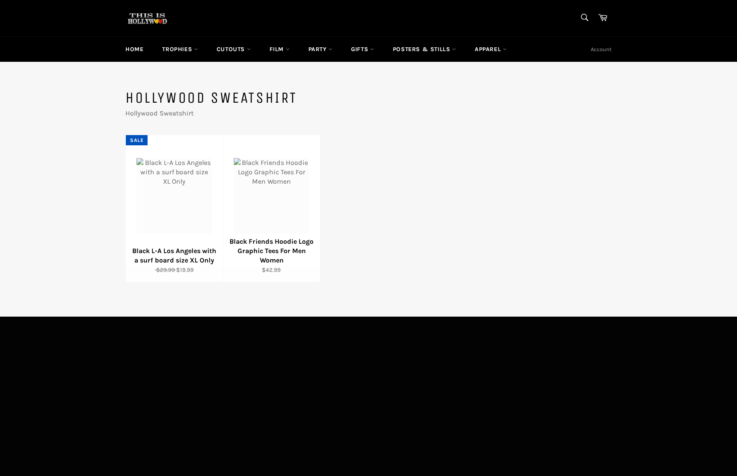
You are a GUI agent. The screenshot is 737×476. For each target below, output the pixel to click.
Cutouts (232, 49)
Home (134, 49)
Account (601, 49)
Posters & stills (422, 49)
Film (278, 49)
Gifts (360, 49)
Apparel (489, 49)
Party (318, 49)
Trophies (178, 49)
